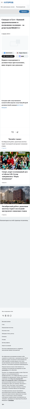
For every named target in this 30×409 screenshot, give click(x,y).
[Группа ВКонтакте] (8, 53)
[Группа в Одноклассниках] (5, 315)
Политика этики (5, 330)
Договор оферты (6, 342)
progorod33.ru (5, 370)
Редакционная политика (7, 327)
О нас (3, 324)
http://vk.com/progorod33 (17, 378)
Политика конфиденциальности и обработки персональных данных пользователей (12, 349)
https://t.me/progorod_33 (20, 380)
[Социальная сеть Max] (21, 56)
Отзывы (4, 339)
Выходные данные (6, 321)
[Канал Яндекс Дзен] (8, 56)
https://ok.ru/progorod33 (8, 380)
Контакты (4, 336)
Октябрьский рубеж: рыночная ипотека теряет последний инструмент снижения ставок (14, 145)
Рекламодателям (20, 7)
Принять (24, 11)
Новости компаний (6, 345)
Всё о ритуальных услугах (7, 7)
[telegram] (18, 132)
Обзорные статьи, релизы (8, 333)
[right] (28, 7)
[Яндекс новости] (21, 53)
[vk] (12, 132)
